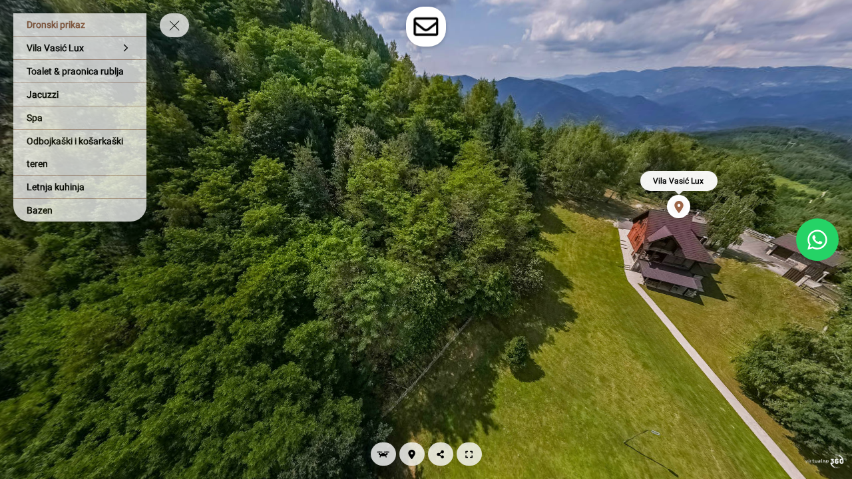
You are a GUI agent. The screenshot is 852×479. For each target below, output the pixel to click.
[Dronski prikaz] (383, 454)
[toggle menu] (174, 25)
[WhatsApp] (817, 239)
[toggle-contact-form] (426, 27)
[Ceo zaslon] (469, 454)
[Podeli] (440, 454)
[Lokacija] (412, 454)
